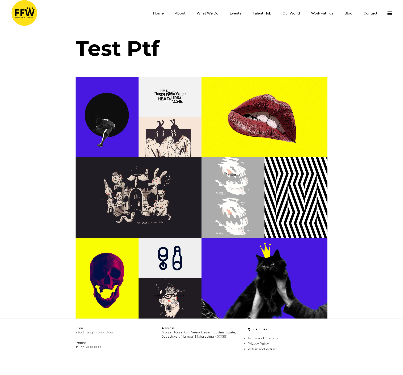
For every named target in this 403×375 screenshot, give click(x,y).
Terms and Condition (264, 338)
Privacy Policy (258, 344)
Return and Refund (262, 349)
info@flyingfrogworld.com (95, 332)
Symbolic (170, 302)
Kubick (233, 181)
